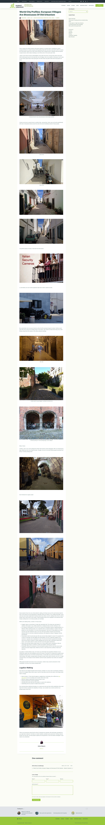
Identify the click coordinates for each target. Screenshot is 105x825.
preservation (45, 17)
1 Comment (57, 17)
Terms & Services (78, 822)
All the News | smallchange (38, 765)
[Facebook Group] (85, 1)
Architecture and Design (38, 17)
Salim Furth (47, 1)
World (53, 17)
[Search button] (87, 12)
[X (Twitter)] (17, 818)
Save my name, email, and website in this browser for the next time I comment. (46, 796)
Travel (50, 17)
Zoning (77, 5)
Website (61, 778)
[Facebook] (83, 1)
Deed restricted (72, 18)
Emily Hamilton (31, 1)
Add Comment (35, 784)
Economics (63, 5)
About (18, 1)
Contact (70, 1)
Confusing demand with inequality (76, 24)
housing (68, 5)
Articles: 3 (41, 748)
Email (47, 778)
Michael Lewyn (39, 1)
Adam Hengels (24, 1)
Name (33, 778)
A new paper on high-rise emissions (76, 23)
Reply (71, 765)
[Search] (87, 1)
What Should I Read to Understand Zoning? (58, 1)
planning (73, 5)
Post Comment (36, 799)
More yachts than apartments (75, 25)
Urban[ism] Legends (83, 5)
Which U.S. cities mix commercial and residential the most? (27, 813)
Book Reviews (91, 5)
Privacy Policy (85, 822)
